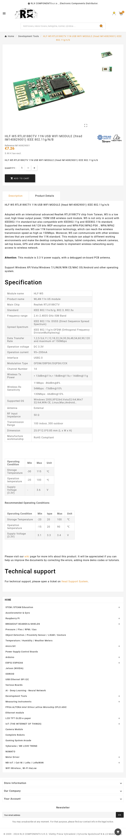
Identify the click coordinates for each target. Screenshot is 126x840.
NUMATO (10, 751)
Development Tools (16, 696)
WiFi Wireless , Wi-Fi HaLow (21, 768)
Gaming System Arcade (18, 740)
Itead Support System (74, 581)
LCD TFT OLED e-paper (18, 718)
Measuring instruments (19, 701)
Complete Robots (15, 735)
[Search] (101, 26)
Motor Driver (13, 757)
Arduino (10, 657)
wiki (26, 556)
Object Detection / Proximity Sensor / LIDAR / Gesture (36, 635)
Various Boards (14, 685)
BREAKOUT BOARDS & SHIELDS (23, 624)
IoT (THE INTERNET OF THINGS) (23, 724)
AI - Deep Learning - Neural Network (26, 690)
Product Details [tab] (44, 195)
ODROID (10, 674)
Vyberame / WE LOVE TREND (21, 746)
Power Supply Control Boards (22, 651)
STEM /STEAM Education (19, 607)
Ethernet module (15, 712)
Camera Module (14, 729)
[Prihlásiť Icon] (114, 13)
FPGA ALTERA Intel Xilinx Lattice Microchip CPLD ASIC (36, 707)
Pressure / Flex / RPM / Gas (21, 629)
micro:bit (11, 646)
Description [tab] (16, 195)
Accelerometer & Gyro (18, 613)
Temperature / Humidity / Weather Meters (29, 640)
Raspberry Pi (13, 618)
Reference (10, 145)
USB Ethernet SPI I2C (17, 679)
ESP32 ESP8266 (14, 663)
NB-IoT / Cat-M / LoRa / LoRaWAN (25, 762)
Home (8, 599)
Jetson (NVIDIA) (15, 668)
